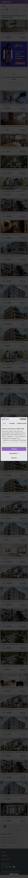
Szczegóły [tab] (12, 423)
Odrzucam (14, 457)
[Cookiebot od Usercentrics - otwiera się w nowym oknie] (20, 419)
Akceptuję (14, 449)
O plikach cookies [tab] (21, 423)
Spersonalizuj (13, 453)
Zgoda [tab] (4, 423)
